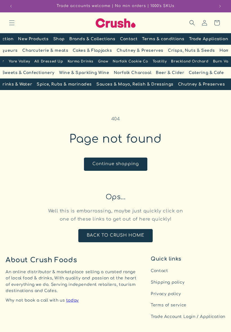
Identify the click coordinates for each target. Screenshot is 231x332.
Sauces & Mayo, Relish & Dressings (135, 84)
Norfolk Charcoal (133, 73)
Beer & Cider (170, 73)
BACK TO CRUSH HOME (115, 235)
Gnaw (103, 61)
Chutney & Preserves (140, 50)
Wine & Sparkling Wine (84, 73)
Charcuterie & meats (45, 50)
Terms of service (168, 305)
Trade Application (208, 39)
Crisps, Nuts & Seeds (191, 50)
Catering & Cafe (206, 73)
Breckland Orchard (189, 61)
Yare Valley (19, 61)
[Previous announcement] (11, 6)
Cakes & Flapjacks (92, 50)
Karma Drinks (81, 61)
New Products (33, 39)
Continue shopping (115, 163)
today (72, 300)
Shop (59, 39)
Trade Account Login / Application (188, 317)
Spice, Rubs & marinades (64, 84)
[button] (12, 23)
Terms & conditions (163, 39)
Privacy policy (166, 294)
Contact (128, 39)
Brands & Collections (92, 39)
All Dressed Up (48, 61)
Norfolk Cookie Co (130, 61)
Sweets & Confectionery (28, 73)
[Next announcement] (220, 6)
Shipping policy (168, 282)
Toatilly (160, 61)
